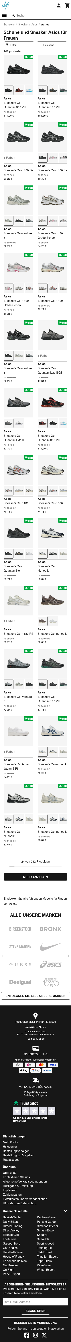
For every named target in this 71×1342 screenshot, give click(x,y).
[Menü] (4, 15)
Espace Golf (11, 1235)
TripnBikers (44, 1261)
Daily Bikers (11, 1221)
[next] (68, 955)
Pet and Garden (47, 1221)
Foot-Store (10, 1239)
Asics (34, 24)
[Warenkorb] (67, 5)
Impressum (10, 1190)
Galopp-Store (11, 1243)
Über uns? (9, 1173)
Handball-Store (13, 1252)
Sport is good (45, 1243)
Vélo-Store (44, 1265)
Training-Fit (44, 1248)
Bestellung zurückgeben (35, 1095)
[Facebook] (27, 1335)
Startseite (9, 24)
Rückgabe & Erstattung (18, 1186)
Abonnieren (35, 1311)
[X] (44, 1335)
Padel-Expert (11, 1274)
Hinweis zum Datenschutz (20, 1203)
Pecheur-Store (46, 1217)
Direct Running (12, 1226)
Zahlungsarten (12, 1194)
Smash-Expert (46, 1230)
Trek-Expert (44, 1252)
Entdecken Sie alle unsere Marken (36, 996)
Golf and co (10, 1248)
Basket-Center (12, 1217)
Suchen (21, 15)
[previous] (2, 955)
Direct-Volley (11, 1230)
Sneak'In (42, 1235)
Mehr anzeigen (35, 877)
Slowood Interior (47, 1226)
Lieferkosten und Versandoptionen (25, 1199)
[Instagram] (35, 1335)
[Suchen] (13, 15)
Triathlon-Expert (47, 1256)
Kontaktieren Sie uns (35, 1027)
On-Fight (8, 1269)
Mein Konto (10, 1142)
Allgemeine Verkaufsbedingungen (25, 1181)
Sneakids (43, 1239)
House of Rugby (13, 1256)
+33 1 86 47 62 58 (36, 1038)
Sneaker (23, 24)
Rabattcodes (11, 1159)
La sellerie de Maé (15, 1261)
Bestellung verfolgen (16, 1151)
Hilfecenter (10, 1146)
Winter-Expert (45, 1269)
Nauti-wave (10, 1265)
